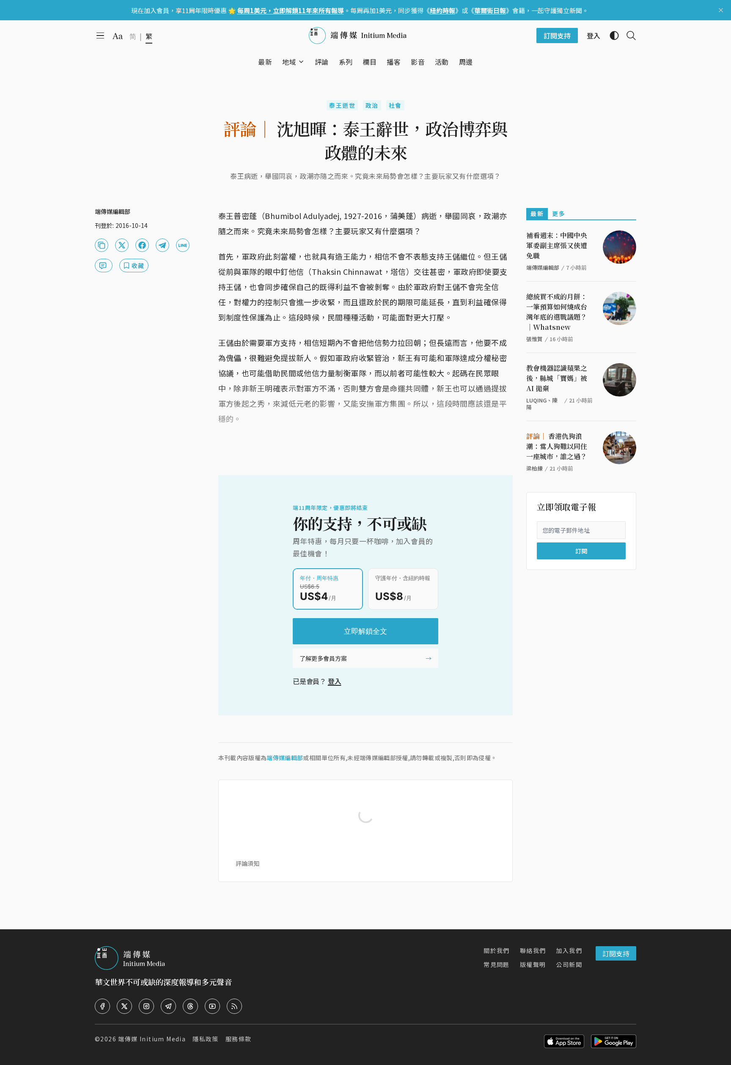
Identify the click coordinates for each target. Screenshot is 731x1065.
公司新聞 (569, 964)
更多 (558, 213)
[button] (289, 61)
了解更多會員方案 (323, 658)
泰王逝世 (342, 105)
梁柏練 (534, 468)
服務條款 (238, 1039)
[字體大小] (118, 36)
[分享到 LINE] (183, 245)
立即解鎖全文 (365, 631)
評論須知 (247, 863)
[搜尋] (627, 35)
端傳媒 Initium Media (152, 1039)
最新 (537, 213)
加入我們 (569, 950)
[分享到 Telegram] (162, 245)
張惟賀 (534, 339)
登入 (334, 681)
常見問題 (497, 964)
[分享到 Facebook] (142, 245)
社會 (395, 105)
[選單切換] (301, 61)
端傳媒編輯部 (285, 757)
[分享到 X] (122, 245)
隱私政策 (205, 1039)
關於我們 (497, 950)
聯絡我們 (533, 950)
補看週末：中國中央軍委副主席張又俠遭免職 (556, 245)
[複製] (101, 245)
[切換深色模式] (610, 35)
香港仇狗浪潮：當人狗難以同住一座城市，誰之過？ (556, 446)
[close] (721, 10)
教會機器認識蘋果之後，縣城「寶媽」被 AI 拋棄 (556, 378)
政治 (372, 105)
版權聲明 (533, 964)
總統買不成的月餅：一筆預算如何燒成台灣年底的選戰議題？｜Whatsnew (556, 312)
